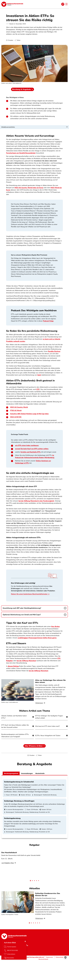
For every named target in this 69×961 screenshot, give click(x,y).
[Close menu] (25, 941)
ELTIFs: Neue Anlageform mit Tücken (47, 736)
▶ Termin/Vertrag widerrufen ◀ (33, 957)
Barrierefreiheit (43, 959)
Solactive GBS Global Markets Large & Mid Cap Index (29, 414)
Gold (39, 375)
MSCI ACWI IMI (16, 417)
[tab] (30, 880)
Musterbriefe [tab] (40, 773)
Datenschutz (59, 957)
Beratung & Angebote (21, 89)
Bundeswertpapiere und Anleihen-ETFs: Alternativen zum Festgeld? (15, 735)
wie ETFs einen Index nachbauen (27, 445)
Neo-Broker (55, 626)
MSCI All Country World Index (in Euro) (29, 188)
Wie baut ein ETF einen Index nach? (47, 726)
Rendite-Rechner (54, 351)
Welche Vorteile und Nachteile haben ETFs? (14, 717)
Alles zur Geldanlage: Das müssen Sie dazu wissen (50, 681)
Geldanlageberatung (12, 818)
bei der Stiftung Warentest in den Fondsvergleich (36, 501)
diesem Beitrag (13, 666)
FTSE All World (15, 410)
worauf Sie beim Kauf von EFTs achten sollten (31, 449)
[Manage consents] (65, 957)
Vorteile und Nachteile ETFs (30, 452)
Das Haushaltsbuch (9, 852)
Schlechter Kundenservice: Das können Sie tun (47, 894)
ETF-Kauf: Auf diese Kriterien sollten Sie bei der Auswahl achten (15, 726)
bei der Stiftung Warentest (26, 661)
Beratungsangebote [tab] (11, 773)
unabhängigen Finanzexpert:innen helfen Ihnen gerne (37, 638)
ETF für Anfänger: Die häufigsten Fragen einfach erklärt (49, 717)
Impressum (49, 957)
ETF (38, 389)
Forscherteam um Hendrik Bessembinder (21, 153)
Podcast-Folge (48, 321)
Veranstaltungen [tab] (27, 773)
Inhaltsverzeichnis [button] (8, 127)
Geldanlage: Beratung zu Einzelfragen (19, 801)
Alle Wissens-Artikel (33, 746)
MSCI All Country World (19, 407)
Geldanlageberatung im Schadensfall (19, 782)
